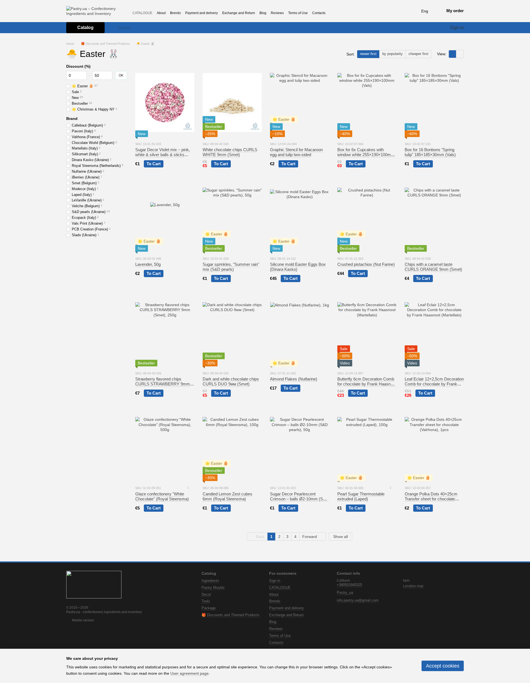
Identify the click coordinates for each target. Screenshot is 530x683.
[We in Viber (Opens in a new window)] (364, 12)
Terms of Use (298, 13)
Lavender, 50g (148, 264)
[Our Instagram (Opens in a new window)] (333, 12)
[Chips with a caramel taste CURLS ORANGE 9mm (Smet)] (434, 217)
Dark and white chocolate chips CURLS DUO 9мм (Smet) (231, 381)
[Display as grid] (452, 54)
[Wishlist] (435, 27)
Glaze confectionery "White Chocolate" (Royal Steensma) (162, 496)
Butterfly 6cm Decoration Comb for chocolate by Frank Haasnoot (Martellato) (366, 384)
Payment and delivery (201, 13)
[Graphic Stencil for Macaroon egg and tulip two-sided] (299, 102)
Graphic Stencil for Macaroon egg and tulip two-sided (296, 152)
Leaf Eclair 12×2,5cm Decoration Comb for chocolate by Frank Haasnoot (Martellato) (434, 384)
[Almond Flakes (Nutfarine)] (299, 331)
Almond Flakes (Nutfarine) (293, 379)
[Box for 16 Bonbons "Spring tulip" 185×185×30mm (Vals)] (434, 102)
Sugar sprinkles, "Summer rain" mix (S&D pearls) (231, 267)
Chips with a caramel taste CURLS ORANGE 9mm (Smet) (433, 267)
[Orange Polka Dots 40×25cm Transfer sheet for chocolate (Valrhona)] (434, 446)
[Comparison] (425, 27)
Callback (343, 580)
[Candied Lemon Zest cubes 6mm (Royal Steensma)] (232, 446)
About (161, 13)
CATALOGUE (142, 13)
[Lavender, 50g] (164, 217)
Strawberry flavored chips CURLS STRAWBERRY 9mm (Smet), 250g (162, 384)
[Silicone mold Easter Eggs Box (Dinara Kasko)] (299, 217)
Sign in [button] (274, 581)
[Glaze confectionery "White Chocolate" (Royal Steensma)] (164, 446)
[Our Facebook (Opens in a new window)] (341, 12)
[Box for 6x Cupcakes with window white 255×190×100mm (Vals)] (366, 102)
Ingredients (210, 581)
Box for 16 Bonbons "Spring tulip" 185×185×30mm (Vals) (430, 152)
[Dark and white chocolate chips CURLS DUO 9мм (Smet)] (232, 331)
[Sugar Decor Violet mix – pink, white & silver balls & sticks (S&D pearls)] (164, 102)
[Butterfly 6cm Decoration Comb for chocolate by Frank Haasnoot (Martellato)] (366, 331)
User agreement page (189, 673)
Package (209, 608)
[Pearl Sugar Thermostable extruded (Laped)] (366, 446)
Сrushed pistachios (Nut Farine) (366, 264)
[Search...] (113, 27)
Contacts (318, 13)
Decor (206, 594)
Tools (206, 601)
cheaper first (418, 54)
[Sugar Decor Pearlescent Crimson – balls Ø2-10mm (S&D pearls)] (299, 446)
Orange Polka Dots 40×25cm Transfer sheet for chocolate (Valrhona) (431, 499)
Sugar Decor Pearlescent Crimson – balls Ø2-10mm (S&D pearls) (299, 499)
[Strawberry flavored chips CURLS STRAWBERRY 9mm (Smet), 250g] (164, 331)
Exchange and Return (238, 13)
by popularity (392, 54)
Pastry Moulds (213, 587)
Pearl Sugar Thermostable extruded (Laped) (361, 496)
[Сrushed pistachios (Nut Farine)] (366, 217)
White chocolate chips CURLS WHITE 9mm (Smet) (230, 152)
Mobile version (82, 620)
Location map (413, 586)
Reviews (277, 13)
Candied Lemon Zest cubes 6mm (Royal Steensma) (227, 496)
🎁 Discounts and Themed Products (230, 615)
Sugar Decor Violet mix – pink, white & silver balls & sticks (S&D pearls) (162, 154)
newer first (368, 54)
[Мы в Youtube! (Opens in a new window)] (357, 12)
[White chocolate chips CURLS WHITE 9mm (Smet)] (232, 102)
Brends (175, 13)
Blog (262, 13)
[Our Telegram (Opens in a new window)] (349, 12)
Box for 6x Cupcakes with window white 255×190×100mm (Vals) (365, 154)
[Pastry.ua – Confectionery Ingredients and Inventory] (93, 584)
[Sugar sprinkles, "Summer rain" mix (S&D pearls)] (232, 217)
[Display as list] (459, 54)
